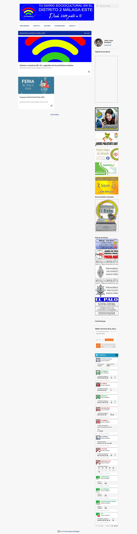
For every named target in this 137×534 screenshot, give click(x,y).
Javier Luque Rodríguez (108, 41)
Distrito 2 (36, 25)
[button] (89, 72)
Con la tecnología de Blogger (70, 531)
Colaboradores (60, 25)
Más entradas (55, 114)
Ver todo (87, 33)
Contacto (72, 25)
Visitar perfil (107, 45)
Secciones (47, 25)
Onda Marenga (24, 25)
